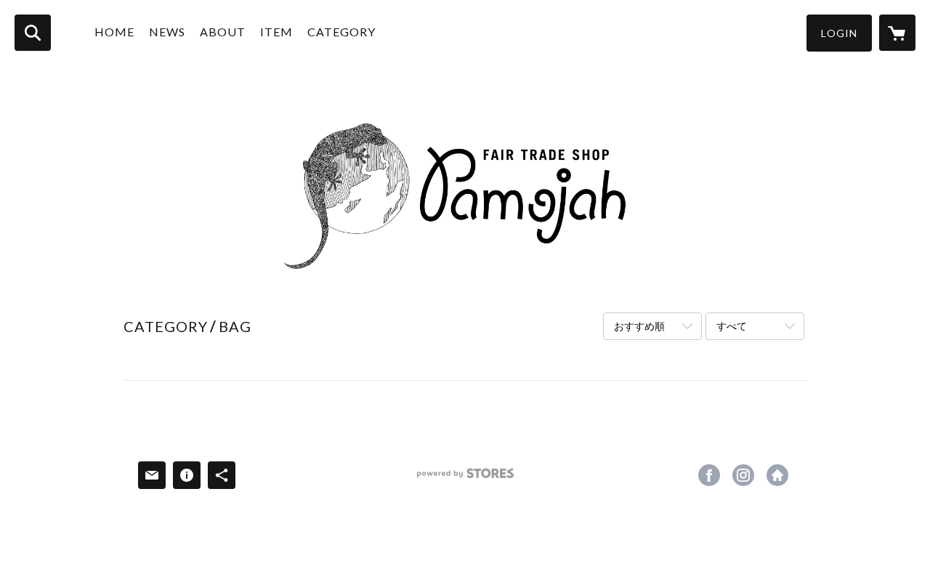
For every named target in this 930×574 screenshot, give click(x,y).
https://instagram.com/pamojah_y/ (743, 475)
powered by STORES (465, 478)
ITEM (276, 32)
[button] (839, 33)
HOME (114, 32)
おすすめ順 (639, 326)
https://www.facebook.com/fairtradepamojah (709, 475)
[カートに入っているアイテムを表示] (897, 33)
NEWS (167, 32)
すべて (731, 326)
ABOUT (223, 32)
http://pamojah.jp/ (777, 475)
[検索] (33, 33)
